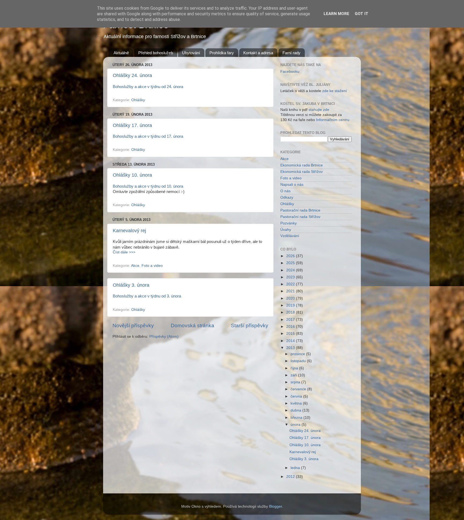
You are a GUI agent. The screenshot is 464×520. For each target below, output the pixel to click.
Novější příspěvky (133, 325)
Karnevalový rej (129, 230)
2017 (291, 320)
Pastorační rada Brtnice (300, 210)
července (299, 389)
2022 (291, 284)
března (297, 418)
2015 (291, 334)
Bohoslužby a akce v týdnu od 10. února (148, 186)
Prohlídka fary (221, 52)
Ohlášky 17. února (132, 125)
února (296, 425)
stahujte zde (319, 110)
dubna (296, 410)
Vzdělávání (289, 236)
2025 (291, 263)
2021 (291, 291)
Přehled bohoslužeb (155, 52)
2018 (291, 312)
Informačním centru (332, 120)
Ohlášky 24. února (132, 75)
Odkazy (286, 197)
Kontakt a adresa (258, 52)
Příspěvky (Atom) (164, 336)
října (295, 368)
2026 (291, 256)
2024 (291, 270)
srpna (296, 382)
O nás (285, 191)
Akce (135, 266)
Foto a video (152, 266)
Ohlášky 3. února (131, 285)
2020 (291, 298)
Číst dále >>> (124, 252)
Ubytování (191, 52)
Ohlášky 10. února (132, 175)
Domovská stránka (192, 325)
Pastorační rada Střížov (300, 217)
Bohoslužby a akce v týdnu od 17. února (148, 136)
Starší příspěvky (249, 325)
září (294, 375)
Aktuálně (121, 52)
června (297, 396)
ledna (296, 468)
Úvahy (285, 230)
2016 (291, 327)
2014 (291, 341)
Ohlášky (138, 100)
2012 (291, 477)
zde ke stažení (334, 91)
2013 (291, 348)
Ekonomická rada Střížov (301, 172)
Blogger (275, 506)
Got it (361, 13)
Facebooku (289, 72)
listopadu (299, 361)
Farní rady (291, 52)
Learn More (336, 13)
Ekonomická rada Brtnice (301, 165)
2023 (291, 277)
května (297, 403)
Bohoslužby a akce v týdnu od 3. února (147, 296)
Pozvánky (288, 223)
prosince (298, 354)
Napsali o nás (291, 185)
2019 (291, 305)
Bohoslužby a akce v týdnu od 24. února (148, 87)
